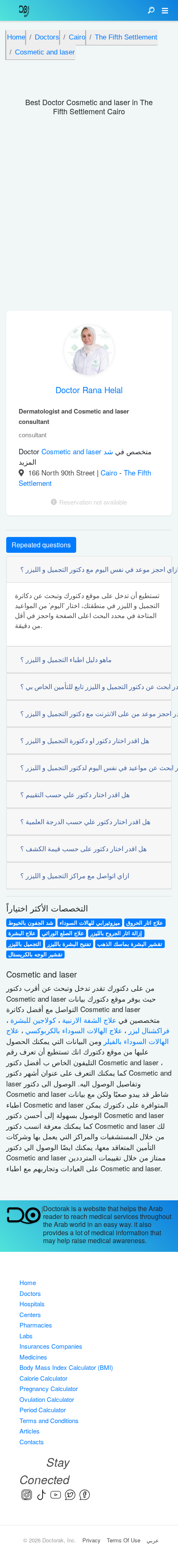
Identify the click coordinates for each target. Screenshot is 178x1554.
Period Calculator (42, 1409)
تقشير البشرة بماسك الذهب (129, 944)
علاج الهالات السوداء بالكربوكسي (72, 1030)
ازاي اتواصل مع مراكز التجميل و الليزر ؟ (74, 875)
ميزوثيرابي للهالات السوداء (90, 922)
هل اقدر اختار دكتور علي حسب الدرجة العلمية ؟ (85, 821)
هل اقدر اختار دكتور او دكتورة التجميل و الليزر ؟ (84, 740)
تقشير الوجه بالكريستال (35, 954)
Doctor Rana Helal (89, 390)
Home (27, 1282)
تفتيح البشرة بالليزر (69, 944)
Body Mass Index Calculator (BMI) (66, 1367)
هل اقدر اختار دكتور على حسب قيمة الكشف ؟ (83, 848)
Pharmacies (35, 1324)
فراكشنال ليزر (147, 1030)
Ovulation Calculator (46, 1399)
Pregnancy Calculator (48, 1388)
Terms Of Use (123, 1540)
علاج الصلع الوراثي (63, 933)
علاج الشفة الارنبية (88, 1020)
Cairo (110, 472)
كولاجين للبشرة (32, 1020)
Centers (30, 1314)
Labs (26, 1335)
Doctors (30, 1293)
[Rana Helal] (89, 352)
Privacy (91, 1540)
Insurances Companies (50, 1346)
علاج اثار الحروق (144, 922)
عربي (153, 1540)
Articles (29, 1430)
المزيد (27, 461)
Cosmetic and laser (72, 451)
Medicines (33, 1356)
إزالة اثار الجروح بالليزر (116, 933)
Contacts (31, 1441)
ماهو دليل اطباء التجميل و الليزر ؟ (66, 659)
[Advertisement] (89, 217)
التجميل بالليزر (24, 944)
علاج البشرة (22, 933)
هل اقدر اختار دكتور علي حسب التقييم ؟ (75, 794)
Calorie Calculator (43, 1378)
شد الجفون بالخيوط (30, 922)
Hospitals (32, 1303)
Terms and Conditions (49, 1420)
